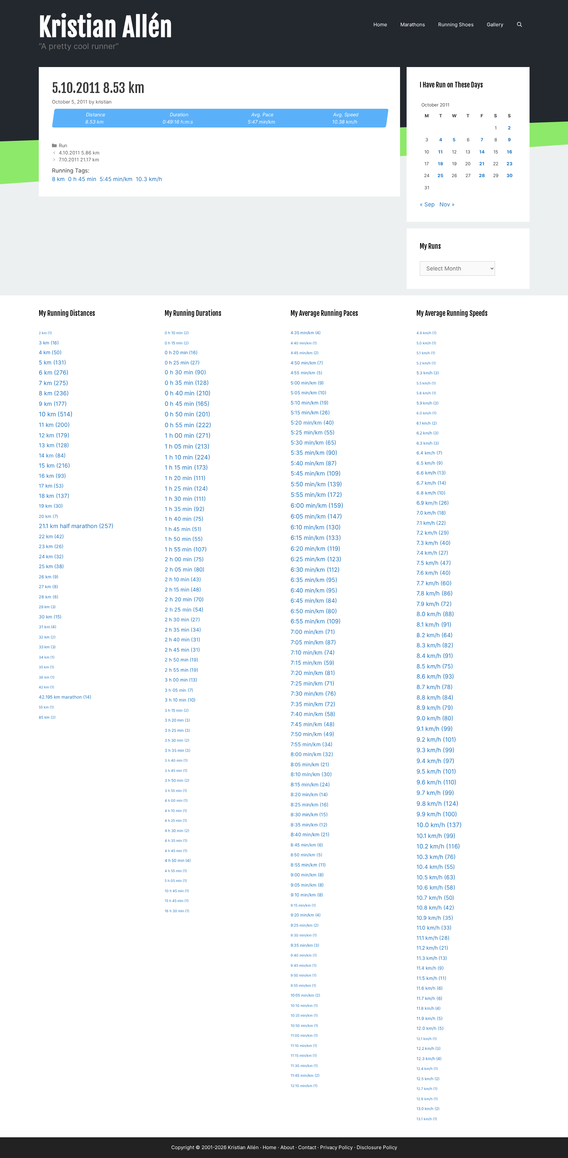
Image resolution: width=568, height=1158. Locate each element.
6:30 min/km (315, 569)
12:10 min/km (304, 1086)
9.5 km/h (436, 771)
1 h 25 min (186, 488)
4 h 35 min (176, 841)
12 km (54, 435)
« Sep (427, 204)
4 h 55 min (176, 871)
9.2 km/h (436, 739)
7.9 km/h (434, 603)
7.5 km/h (433, 563)
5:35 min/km (314, 452)
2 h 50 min (181, 659)
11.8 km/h (428, 1008)
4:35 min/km (305, 332)
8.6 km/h (435, 676)
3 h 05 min (179, 690)
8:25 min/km (309, 805)
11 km (54, 424)
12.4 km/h (427, 1069)
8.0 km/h (435, 614)
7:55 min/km (312, 744)
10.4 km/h (435, 867)
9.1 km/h (434, 728)
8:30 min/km (309, 814)
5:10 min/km (309, 403)
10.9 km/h (434, 918)
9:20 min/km (305, 915)
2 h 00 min (184, 559)
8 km (58, 179)
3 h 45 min (176, 771)
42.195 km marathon (65, 697)
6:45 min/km (314, 600)
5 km (52, 362)
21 (482, 163)
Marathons (412, 24)
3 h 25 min (177, 730)
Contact (307, 1147)
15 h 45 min (177, 901)
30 (509, 175)
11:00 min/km (304, 1035)
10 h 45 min (177, 891)
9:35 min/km (305, 945)
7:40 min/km (313, 714)
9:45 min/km (304, 965)
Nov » (447, 204)
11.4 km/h (430, 968)
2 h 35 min (183, 630)
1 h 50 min (184, 539)
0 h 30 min (185, 372)
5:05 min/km (308, 392)
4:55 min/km (306, 372)
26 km (49, 576)
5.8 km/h (426, 393)
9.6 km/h (436, 782)
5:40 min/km (314, 463)
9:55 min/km (303, 986)
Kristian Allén (106, 27)
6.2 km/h (427, 432)
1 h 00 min (188, 435)
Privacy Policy (336, 1147)
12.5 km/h (427, 1079)
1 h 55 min (186, 549)
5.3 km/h (427, 372)
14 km (52, 455)
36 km (47, 677)
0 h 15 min (177, 343)
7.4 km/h (432, 553)
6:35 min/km (314, 579)
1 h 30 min (185, 498)
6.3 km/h (427, 443)
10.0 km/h (439, 825)
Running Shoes (456, 24)
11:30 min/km (304, 1066)
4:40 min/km (304, 343)
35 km (46, 667)
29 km (47, 607)
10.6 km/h (435, 887)
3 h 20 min (177, 720)
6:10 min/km (316, 527)
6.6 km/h (431, 472)
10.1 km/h (436, 835)
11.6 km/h (429, 988)
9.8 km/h (437, 803)
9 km (53, 403)
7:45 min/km (313, 724)
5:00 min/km (307, 382)
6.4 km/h (429, 452)
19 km (51, 506)
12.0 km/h (430, 1028)
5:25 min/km (313, 432)
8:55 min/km (308, 865)
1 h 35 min (184, 509)
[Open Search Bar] (519, 25)
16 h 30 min (177, 911)
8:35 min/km (309, 824)
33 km (47, 647)
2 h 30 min (182, 619)
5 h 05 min (176, 881)
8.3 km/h (434, 645)
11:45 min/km (305, 1075)
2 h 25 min (184, 609)
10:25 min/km (304, 1015)
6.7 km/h (431, 483)
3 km (49, 342)
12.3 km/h (428, 1058)
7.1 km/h (431, 523)
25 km (51, 566)
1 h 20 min (185, 478)
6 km (53, 372)
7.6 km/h (433, 572)
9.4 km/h (435, 760)
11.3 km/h (431, 958)
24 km (51, 557)
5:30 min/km (313, 442)
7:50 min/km (312, 734)
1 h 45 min (183, 529)
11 (440, 151)
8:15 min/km (310, 784)
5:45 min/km (116, 179)
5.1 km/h (425, 353)
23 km (51, 546)
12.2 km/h (428, 1048)
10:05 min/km (305, 995)
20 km (48, 516)
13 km (54, 445)
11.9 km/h (429, 1018)
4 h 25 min (176, 821)
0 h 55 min (188, 424)
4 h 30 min (177, 830)
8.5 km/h (434, 666)
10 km (56, 414)
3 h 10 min (180, 700)
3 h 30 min (177, 740)
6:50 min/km (314, 611)
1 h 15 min (186, 467)
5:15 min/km (310, 412)
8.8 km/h (434, 697)
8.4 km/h (434, 655)
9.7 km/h (435, 792)
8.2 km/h (434, 635)
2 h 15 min (183, 590)
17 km (51, 486)
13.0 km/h (427, 1108)
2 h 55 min (181, 670)
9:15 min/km (303, 905)
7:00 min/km (313, 631)
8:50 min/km (306, 854)
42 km (46, 687)
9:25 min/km (305, 925)
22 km (51, 536)
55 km (46, 707)
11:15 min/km (304, 1056)
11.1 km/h (433, 938)
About (287, 1147)
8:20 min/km (309, 794)
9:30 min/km (304, 935)
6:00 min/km (317, 505)
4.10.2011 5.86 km (79, 152)
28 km (49, 596)
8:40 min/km (310, 835)
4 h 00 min (176, 801)
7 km (53, 383)
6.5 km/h (429, 463)
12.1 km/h (426, 1039)
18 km (54, 496)
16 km (52, 476)
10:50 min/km (304, 1026)
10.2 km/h (438, 846)
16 (509, 151)
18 (440, 163)
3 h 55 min (176, 791)
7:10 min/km (313, 652)
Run (63, 145)
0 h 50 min (187, 414)
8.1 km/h (433, 624)
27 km (48, 586)
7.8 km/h (434, 593)
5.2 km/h (426, 363)
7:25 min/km (312, 683)
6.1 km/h (426, 423)
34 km (47, 657)
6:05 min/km (316, 516)
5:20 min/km (312, 422)
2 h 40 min (183, 640)
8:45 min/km (307, 844)
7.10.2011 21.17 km (79, 159)
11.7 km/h (429, 998)
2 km (45, 333)
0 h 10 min (177, 333)
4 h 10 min (176, 811)
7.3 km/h (433, 543)
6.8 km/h (430, 493)
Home (380, 24)
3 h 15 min (177, 710)
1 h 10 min (187, 457)
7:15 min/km (312, 663)
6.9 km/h (432, 503)
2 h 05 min (184, 569)
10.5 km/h (435, 877)
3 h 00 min (181, 680)
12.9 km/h (427, 1099)
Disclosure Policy (377, 1147)
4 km (50, 352)
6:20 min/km (316, 548)
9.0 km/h (434, 718)
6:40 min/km (314, 590)
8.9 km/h (434, 707)
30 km (50, 616)
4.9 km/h (426, 333)
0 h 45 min (82, 179)
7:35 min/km (313, 704)
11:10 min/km (304, 1046)
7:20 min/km (313, 672)
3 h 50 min (177, 780)
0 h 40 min (188, 393)
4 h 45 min (176, 851)
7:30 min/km (313, 693)
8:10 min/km (311, 774)
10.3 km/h (149, 179)
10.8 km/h (435, 907)
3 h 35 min (177, 750)
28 (482, 175)
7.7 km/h (434, 583)
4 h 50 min (178, 860)
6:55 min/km (316, 621)
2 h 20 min (184, 599)
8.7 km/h (434, 686)
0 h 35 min (187, 382)
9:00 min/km (307, 874)
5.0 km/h (426, 343)
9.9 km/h (436, 814)
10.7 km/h (435, 897)
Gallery (495, 24)
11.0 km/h (434, 927)
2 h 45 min (182, 650)
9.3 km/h (435, 750)
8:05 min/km (310, 765)
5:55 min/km (316, 494)
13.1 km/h (426, 1119)
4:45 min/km (305, 353)
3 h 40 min (176, 760)
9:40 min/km (304, 955)
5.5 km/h (426, 383)
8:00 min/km (312, 754)
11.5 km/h (431, 978)
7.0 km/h (431, 513)
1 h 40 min (184, 519)
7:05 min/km (313, 642)
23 (509, 163)
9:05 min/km (307, 885)
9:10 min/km (307, 894)
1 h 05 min (187, 446)
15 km (54, 465)
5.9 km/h (427, 403)
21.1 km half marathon (76, 525)
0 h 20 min (181, 352)
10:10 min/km (304, 1006)
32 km (47, 637)
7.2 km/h (432, 533)
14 (482, 151)
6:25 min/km (316, 559)
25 (440, 175)
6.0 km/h (426, 413)
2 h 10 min (183, 579)
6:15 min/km (316, 537)
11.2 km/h (432, 948)
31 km (47, 626)
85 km (47, 717)
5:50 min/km (316, 484)
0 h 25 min (182, 362)
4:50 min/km (307, 362)
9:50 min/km (304, 975)
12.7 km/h (427, 1089)
